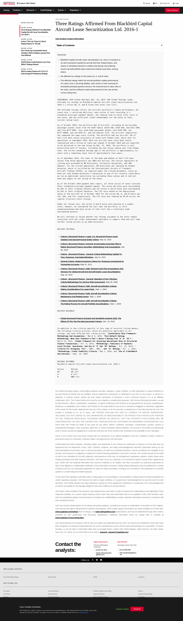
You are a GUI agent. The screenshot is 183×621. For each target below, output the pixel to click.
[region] (91, 609)
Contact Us (166, 3)
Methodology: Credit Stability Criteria (77, 351)
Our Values (6, 591)
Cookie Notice (83, 612)
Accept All (137, 609)
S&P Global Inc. (10, 583)
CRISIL (95, 577)
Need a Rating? (172, 10)
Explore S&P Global (27, 3)
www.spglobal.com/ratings (66, 512)
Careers (140, 591)
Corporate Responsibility (145, 594)
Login (177, 3)
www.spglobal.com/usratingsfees (69, 518)
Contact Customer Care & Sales (102, 591)
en (156, 3)
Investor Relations (53, 591)
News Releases (52, 594)
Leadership (141, 597)
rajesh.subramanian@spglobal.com (104, 553)
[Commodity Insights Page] (93, 560)
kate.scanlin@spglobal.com (128, 553)
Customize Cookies (122, 609)
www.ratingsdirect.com (105, 512)
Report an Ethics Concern (100, 597)
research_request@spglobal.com (114, 532)
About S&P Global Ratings (11, 577)
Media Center (52, 577)
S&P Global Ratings (12, 569)
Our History (6, 594)
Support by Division (98, 594)
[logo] (9, 3)
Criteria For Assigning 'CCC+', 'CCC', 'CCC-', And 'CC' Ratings (88, 349)
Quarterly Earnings (53, 597)
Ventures (5, 597)
